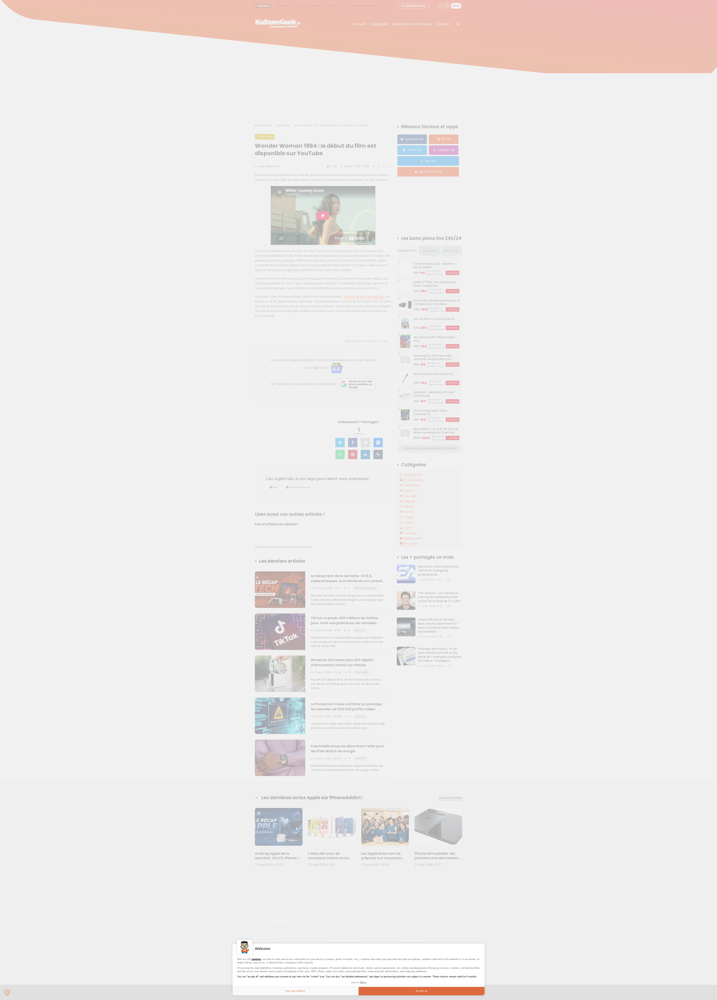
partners (256, 959)
